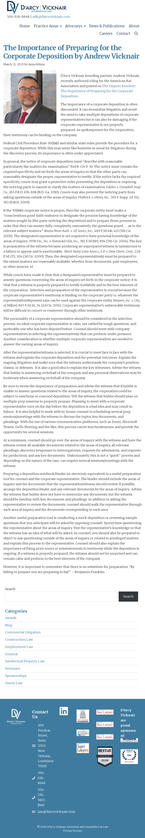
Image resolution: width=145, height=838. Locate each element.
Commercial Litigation (22, 632)
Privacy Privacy (72, 830)
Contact (123, 33)
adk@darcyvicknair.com (51, 17)
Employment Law (19, 647)
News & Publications (107, 26)
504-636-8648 (41, 778)
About (134, 26)
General (11, 654)
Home (24, 26)
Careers (105, 33)
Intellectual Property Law (25, 661)
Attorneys (73, 26)
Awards (10, 618)
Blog (8, 625)
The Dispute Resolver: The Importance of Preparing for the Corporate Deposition (98, 91)
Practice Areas (46, 26)
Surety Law (13, 683)
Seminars (12, 668)
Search (10, 589)
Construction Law (19, 639)
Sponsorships (16, 676)
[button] (61, 26)
